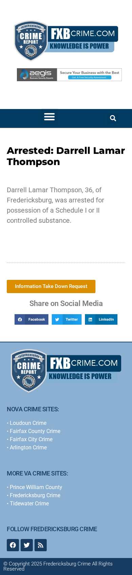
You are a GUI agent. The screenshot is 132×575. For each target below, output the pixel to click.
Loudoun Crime (28, 423)
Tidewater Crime (29, 503)
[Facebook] (13, 545)
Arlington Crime (28, 447)
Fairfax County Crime (35, 431)
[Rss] (41, 545)
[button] (49, 116)
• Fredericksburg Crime (33, 495)
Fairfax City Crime (31, 439)
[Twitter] (27, 545)
